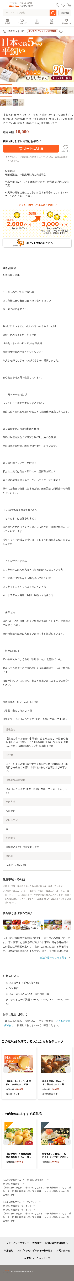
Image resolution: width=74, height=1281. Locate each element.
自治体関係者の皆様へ (56, 1243)
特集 (52, 23)
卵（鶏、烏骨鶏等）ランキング (17, 1206)
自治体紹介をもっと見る (53, 957)
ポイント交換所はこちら (39, 243)
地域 (37, 23)
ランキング (22, 23)
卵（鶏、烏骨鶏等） (36, 1180)
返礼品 (7, 23)
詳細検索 (65, 13)
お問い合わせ (63, 1250)
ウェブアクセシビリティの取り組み (35, 1250)
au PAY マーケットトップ (37, 1258)
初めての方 (66, 23)
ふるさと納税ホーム (12, 1180)
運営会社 (37, 1243)
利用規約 (8, 1250)
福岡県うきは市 (16, 31)
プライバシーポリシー (17, 1243)
